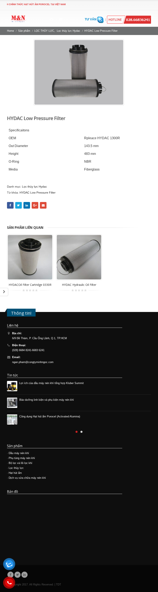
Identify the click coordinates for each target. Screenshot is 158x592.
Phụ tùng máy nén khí (22, 458)
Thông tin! (21, 313)
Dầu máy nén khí (19, 453)
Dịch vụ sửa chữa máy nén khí (27, 477)
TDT (58, 584)
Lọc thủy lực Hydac (34, 186)
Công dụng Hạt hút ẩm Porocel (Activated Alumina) (49, 416)
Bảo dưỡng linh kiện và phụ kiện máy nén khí (46, 399)
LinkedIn (26, 205)
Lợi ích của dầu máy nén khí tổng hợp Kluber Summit (51, 383)
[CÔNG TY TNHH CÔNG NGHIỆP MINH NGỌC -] (18, 19)
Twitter (18, 205)
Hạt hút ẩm (15, 473)
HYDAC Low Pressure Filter (38, 192)
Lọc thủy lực (16, 468)
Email (43, 205)
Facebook (10, 205)
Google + (35, 205)
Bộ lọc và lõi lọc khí (20, 463)
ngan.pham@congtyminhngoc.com (32, 362)
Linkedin (24, 575)
